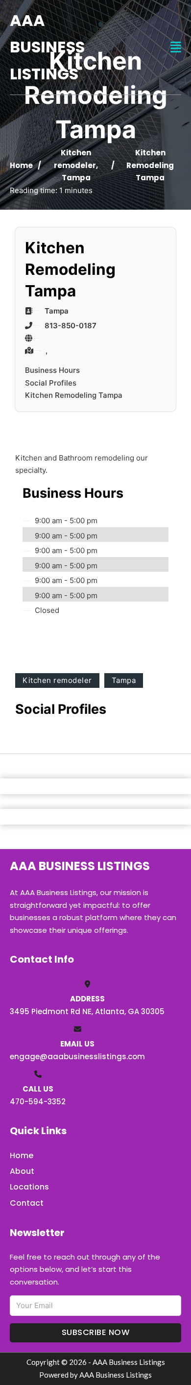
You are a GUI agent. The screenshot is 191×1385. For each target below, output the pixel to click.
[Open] (175, 47)
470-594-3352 (38, 1101)
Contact (27, 1203)
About (22, 1171)
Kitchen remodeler (57, 680)
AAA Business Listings (47, 47)
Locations (29, 1186)
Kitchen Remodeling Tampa (73, 395)
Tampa (76, 177)
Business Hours (52, 370)
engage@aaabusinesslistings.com (77, 1056)
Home (21, 165)
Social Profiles (50, 383)
